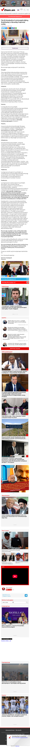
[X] (10, 28)
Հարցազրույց (6, 606)
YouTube (11, 282)
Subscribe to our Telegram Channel (7, 595)
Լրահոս (4, 317)
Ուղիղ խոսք (5, 286)
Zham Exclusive (5, 530)
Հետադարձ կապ (10, 730)
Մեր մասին (18, 730)
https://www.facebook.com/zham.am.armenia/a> (20, 737)
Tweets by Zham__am (6, 640)
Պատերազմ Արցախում (15, 16)
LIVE (3, 566)
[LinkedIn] (12, 28)
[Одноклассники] (8, 28)
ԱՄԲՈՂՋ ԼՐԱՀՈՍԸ (15, 348)
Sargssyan (17, 745)
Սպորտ (4, 695)
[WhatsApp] (16, 28)
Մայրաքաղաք (6, 662)
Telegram (11, 279)
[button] (3, 300)
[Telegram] (2, 28)
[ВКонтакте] (6, 28)
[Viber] (14, 28)
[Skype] (4, 28)
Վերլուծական (5, 495)
